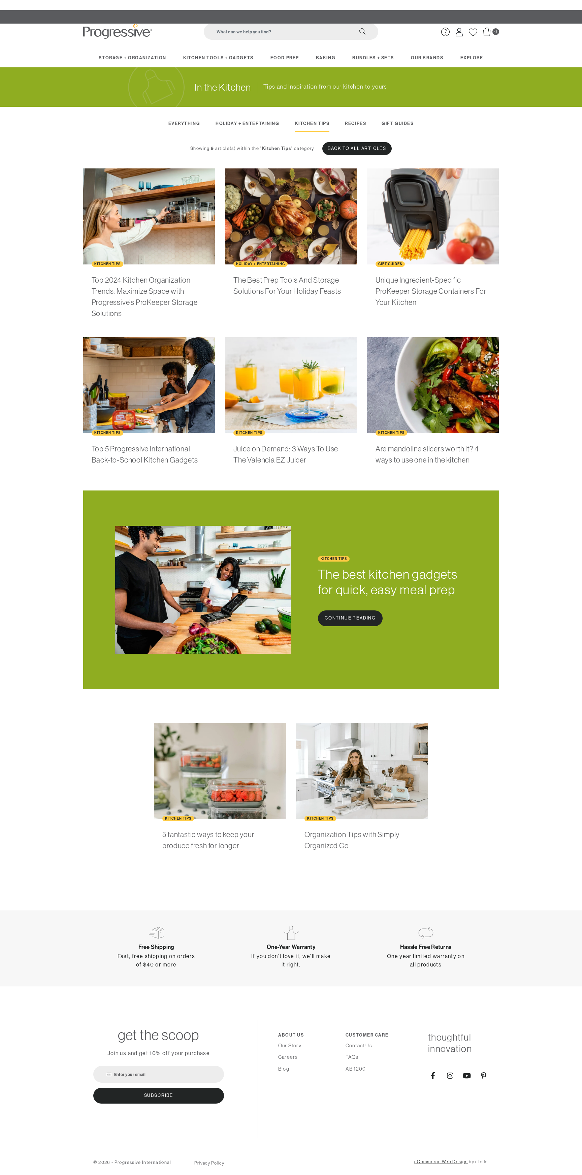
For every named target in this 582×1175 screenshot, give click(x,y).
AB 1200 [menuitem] (356, 1069)
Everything (184, 123)
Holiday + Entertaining (247, 123)
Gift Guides (398, 123)
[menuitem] (445, 32)
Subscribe (158, 1095)
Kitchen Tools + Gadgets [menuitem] (218, 57)
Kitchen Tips (312, 123)
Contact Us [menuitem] (359, 1045)
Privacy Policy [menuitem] (209, 1163)
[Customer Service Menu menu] (448, 40)
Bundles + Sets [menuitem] (373, 57)
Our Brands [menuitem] (427, 57)
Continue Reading (350, 618)
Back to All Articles (357, 148)
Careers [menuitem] (288, 1057)
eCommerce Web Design (441, 1161)
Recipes (355, 123)
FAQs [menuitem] (352, 1057)
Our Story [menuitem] (289, 1045)
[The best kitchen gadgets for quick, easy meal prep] (203, 590)
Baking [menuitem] (325, 57)
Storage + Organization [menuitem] (132, 57)
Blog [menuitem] (283, 1069)
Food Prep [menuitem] (284, 57)
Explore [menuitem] (471, 57)
